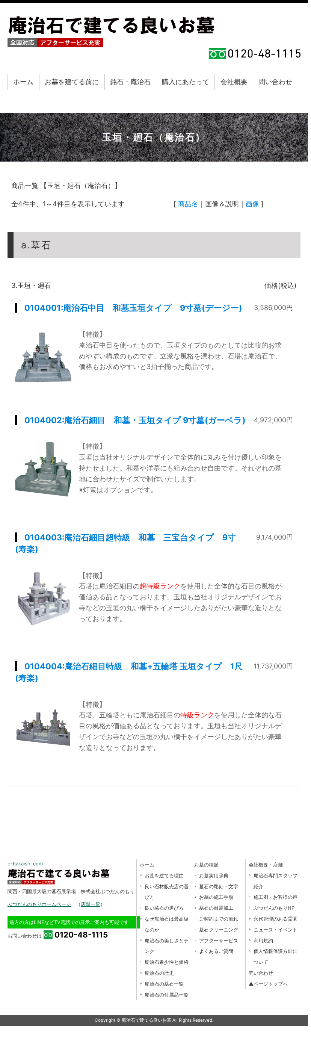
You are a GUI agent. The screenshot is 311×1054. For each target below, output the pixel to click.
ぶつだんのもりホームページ (39, 904)
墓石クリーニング (218, 930)
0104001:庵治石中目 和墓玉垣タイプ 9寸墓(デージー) (133, 308)
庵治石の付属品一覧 (167, 995)
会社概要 (234, 82)
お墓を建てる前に (72, 82)
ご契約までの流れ (218, 919)
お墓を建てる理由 (164, 876)
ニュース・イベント (275, 930)
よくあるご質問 (216, 951)
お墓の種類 (206, 865)
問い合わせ (275, 82)
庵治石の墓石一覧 (164, 984)
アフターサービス (218, 941)
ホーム (23, 82)
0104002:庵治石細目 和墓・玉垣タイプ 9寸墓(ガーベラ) (135, 420)
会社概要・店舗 (266, 865)
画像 (252, 204)
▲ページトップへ (268, 984)
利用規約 (263, 941)
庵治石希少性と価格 (167, 962)
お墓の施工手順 (216, 897)
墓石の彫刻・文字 (218, 886)
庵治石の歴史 (159, 973)
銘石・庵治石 (130, 82)
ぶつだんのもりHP (274, 908)
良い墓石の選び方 (164, 908)
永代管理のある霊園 (275, 919)
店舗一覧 (90, 904)
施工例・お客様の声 (275, 897)
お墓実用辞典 (213, 876)
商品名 (188, 204)
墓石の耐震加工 (216, 908)
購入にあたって (185, 82)
